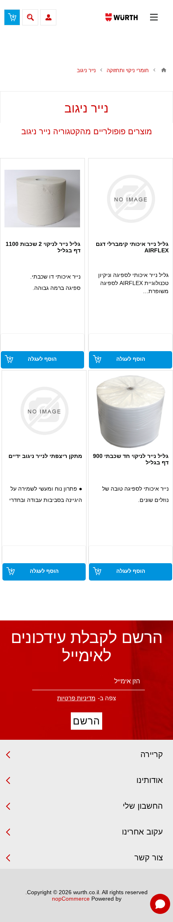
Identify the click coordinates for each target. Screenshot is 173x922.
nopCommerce (71, 898)
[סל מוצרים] (12, 17)
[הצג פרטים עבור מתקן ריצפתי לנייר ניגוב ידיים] (44, 410)
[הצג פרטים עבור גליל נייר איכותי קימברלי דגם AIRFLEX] (131, 198)
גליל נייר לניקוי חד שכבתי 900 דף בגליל (131, 459)
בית (164, 70)
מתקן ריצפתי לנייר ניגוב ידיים (45, 456)
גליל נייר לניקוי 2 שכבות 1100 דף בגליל (43, 247)
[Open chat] (160, 904)
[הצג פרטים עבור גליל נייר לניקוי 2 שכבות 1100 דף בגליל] (42, 198)
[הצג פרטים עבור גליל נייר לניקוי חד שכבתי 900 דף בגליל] (131, 410)
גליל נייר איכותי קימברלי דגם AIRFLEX (132, 247)
